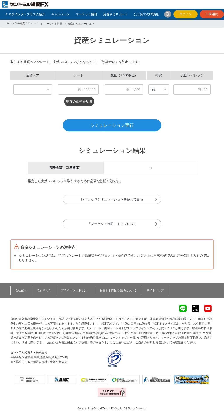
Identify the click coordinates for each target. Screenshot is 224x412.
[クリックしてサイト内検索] (167, 14)
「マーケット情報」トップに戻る (112, 224)
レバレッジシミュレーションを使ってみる (112, 199)
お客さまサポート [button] (115, 14)
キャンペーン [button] (60, 14)
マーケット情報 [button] (86, 14)
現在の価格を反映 (79, 101)
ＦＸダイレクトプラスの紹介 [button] (25, 14)
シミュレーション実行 (112, 125)
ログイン (185, 14)
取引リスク (44, 290)
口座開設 (212, 14)
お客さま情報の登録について (118, 290)
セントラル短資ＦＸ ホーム (23, 23)
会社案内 (21, 290)
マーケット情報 (53, 23)
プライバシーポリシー (75, 290)
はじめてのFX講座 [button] (146, 14)
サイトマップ (155, 290)
